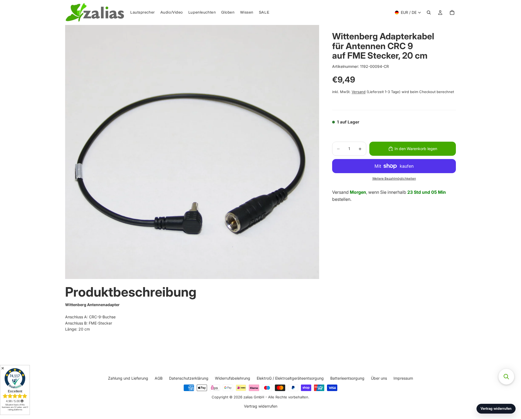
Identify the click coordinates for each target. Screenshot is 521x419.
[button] (506, 377)
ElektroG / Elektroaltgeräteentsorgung (290, 378)
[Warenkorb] (452, 12)
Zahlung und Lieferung (128, 378)
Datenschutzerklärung (188, 378)
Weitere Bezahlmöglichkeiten (394, 178)
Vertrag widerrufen (260, 406)
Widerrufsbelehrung (232, 378)
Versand (359, 92)
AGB (159, 378)
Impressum (403, 378)
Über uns (379, 378)
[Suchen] (429, 12)
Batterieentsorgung (347, 378)
